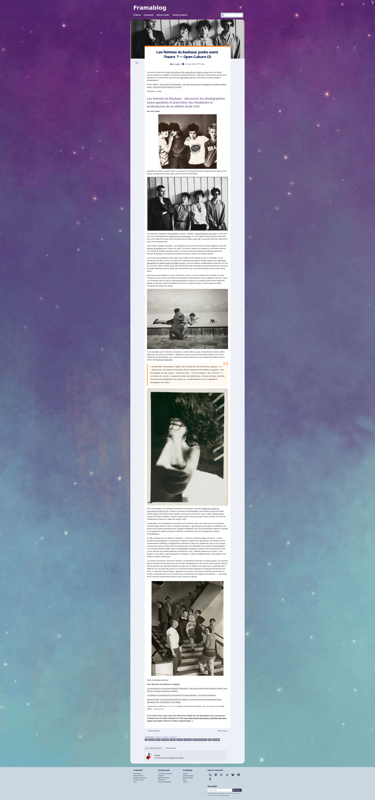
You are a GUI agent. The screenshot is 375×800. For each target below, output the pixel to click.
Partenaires (161, 780)
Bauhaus (172, 236)
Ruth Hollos (216, 739)
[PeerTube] (221, 776)
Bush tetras (165, 739)
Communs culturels (161, 737)
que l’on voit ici (197, 526)
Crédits (185, 782)
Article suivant (222, 731)
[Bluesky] (233, 776)
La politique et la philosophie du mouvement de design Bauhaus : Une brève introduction (181, 695)
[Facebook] (210, 780)
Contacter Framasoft (139, 778)
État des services (138, 780)
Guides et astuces (188, 775)
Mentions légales (188, 778)
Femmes (172, 739)
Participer (161, 775)
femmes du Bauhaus (155, 248)
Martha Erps (187, 739)
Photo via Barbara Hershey (157, 680)
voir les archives (225, 795)
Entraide (185, 773)
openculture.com (186, 78)
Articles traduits (180, 15)
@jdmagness (159, 709)
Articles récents (170, 748)
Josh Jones (171, 706)
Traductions (173, 737)
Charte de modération (164, 782)
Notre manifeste (138, 775)
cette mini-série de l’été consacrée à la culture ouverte (187, 72)
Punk (209, 739)
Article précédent (154, 731)
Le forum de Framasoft (165, 773)
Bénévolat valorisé (163, 778)
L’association (137, 773)
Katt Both (179, 739)
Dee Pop (196, 239)
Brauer (158, 739)
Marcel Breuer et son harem (206, 234)
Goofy (177, 64)
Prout (135, 782)
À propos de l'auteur (154, 748)
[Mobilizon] (227, 776)
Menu (138, 15)
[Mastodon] (216, 776)
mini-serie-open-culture (199, 739)
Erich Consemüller (183, 236)
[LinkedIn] (238, 776)
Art (146, 739)
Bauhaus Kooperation (164, 360)
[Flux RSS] (210, 776)
